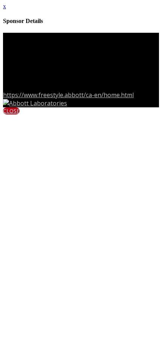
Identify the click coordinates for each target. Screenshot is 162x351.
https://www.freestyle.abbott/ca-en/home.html (68, 95)
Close (11, 110)
